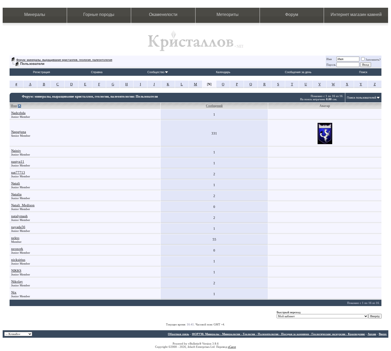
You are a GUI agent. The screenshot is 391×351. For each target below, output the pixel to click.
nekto (15, 238)
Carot (232, 346)
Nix (13, 292)
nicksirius (18, 260)
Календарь (223, 72)
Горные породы (98, 14)
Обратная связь (178, 334)
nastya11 (17, 162)
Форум (291, 14)
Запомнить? (373, 59)
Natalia (16, 194)
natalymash (19, 216)
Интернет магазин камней (356, 14)
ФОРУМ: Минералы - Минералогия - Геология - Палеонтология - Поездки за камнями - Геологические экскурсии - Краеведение (278, 334)
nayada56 (18, 227)
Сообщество (155, 72)
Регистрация (41, 72)
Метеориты (228, 14)
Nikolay (17, 281)
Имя (329, 59)
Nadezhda (18, 113)
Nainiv (16, 151)
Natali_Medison (23, 205)
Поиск (363, 72)
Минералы (34, 14)
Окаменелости (163, 14)
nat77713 (18, 172)
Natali (15, 183)
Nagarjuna (18, 132)
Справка (96, 72)
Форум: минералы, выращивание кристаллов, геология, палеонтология (64, 59)
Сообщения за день (298, 72)
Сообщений (214, 106)
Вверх (383, 334)
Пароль (331, 64)
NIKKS (16, 271)
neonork (17, 249)
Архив (372, 334)
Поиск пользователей (361, 97)
